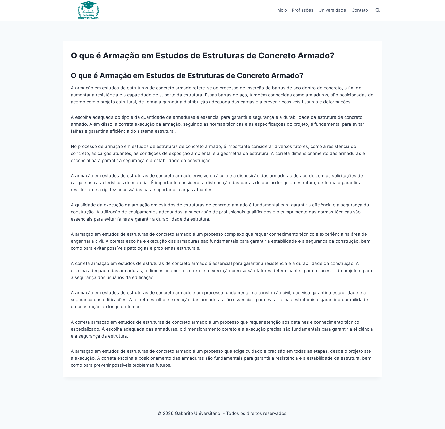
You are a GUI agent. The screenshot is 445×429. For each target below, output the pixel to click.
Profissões (302, 10)
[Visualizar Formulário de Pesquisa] (377, 10)
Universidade (332, 10)
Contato (360, 10)
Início (281, 10)
